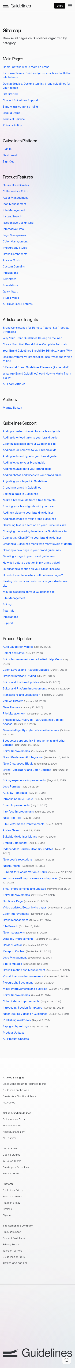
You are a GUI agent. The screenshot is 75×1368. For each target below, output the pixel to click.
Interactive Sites (13, 229)
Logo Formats (11, 786)
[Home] (17, 5)
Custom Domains (14, 266)
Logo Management (15, 235)
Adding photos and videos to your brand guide (32, 475)
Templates (9, 279)
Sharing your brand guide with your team (29, 506)
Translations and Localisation (21, 695)
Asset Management (15, 198)
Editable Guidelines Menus (20, 836)
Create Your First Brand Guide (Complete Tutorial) (35, 344)
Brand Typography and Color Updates (27, 770)
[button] (66, 1360)
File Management (14, 210)
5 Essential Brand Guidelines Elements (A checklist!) (36, 367)
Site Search (10, 926)
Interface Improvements (18, 811)
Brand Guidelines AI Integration (23, 757)
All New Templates (15, 793)
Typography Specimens (18, 982)
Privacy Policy (12, 125)
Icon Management (14, 204)
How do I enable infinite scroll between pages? (33, 575)
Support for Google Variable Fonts (25, 872)
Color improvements (16, 914)
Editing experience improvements (24, 780)
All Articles (9, 1102)
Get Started (10, 94)
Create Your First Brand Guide (19, 1096)
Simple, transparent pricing (20, 106)
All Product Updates (16, 1039)
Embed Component (15, 843)
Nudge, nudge (11, 866)
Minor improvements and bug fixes (25, 989)
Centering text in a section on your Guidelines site (34, 525)
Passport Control (14, 951)
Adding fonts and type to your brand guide (30, 456)
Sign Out (8, 161)
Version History (13, 701)
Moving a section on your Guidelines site (29, 592)
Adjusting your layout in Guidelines (25, 481)
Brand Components (15, 254)
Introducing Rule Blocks (18, 799)
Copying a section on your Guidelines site (29, 444)
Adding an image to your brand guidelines (29, 519)
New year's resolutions (17, 859)
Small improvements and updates (24, 889)
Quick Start (10, 291)
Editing (7, 604)
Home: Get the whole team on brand (26, 67)
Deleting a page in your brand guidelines (29, 556)
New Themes (11, 707)
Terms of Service (14, 119)
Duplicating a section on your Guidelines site (31, 569)
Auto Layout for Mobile (18, 647)
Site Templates (12, 964)
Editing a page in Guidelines (20, 494)
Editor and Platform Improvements (25, 688)
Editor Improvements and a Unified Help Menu (32, 659)
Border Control (12, 945)
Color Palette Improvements (21, 1001)
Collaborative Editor (16, 191)
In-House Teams (12, 1161)
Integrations (10, 273)
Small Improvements (16, 805)
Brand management (15, 920)
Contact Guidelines (14, 1238)
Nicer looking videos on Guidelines (25, 1014)
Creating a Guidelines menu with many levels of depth (37, 544)
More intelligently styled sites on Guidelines (31, 730)
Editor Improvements (16, 751)
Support (8, 623)
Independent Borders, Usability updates (28, 849)
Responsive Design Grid (18, 223)
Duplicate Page (13, 901)
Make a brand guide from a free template (29, 500)
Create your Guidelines (16, 1167)
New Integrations (14, 932)
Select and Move (14, 653)
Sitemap (7, 1209)
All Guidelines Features (18, 304)
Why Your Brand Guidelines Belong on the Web (32, 338)
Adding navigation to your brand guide (27, 469)
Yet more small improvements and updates (30, 878)
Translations (10, 285)
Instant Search (12, 216)
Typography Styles (15, 248)
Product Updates (13, 1032)
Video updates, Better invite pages (25, 907)
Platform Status (11, 1202)
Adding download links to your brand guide (30, 437)
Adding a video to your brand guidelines (28, 512)
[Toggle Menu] (70, 5)
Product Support (12, 1231)
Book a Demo (11, 113)
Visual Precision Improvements (23, 976)
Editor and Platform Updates (21, 682)
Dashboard (10, 155)
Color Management (15, 241)
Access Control (12, 260)
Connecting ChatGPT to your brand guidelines (32, 537)
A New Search (12, 830)
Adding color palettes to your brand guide (29, 450)
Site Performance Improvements (23, 824)
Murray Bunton (12, 407)
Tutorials (8, 610)
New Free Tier (12, 818)
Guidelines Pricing (13, 1190)
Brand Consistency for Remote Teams (24, 1083)
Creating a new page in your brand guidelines (32, 550)
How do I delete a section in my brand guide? (31, 563)
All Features (10, 1138)
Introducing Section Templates (22, 1007)
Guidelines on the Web (16, 1090)
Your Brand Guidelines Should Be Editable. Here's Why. (37, 350)
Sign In (7, 149)
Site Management (14, 598)
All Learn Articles (14, 384)
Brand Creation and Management (24, 970)
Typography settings (16, 1026)
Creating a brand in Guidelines (22, 487)
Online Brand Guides (16, 185)
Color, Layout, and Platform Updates (26, 670)
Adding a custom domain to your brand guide (31, 431)
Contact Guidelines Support (20, 100)
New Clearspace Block (18, 763)
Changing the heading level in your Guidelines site (35, 531)
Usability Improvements (18, 939)
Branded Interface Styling (19, 676)
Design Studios (11, 1154)
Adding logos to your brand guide (24, 462)
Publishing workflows (17, 1020)
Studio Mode (11, 298)
